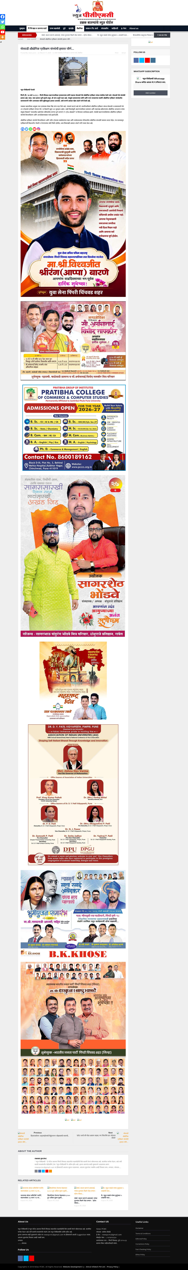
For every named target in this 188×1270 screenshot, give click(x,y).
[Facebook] (22, 129)
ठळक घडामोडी (59, 53)
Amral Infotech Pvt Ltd (95, 1267)
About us (133, 28)
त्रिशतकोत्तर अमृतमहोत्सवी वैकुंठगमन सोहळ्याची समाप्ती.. (50, 1135)
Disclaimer (139, 1228)
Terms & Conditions (143, 1233)
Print (116, 53)
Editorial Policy (141, 1239)
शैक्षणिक (80, 28)
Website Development (72, 1267)
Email (124, 53)
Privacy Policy (112, 1267)
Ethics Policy (140, 1254)
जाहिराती (115, 28)
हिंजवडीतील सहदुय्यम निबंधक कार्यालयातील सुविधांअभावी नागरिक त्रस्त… (75, 35)
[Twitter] (26, 129)
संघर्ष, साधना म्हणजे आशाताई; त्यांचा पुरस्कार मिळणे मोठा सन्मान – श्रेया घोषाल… (85, 1200)
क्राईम (71, 28)
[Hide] (1, 42)
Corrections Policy (142, 1244)
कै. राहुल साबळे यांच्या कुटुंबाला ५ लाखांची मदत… (111, 1196)
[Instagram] (38, 129)
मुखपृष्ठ (22, 28)
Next (110, 1133)
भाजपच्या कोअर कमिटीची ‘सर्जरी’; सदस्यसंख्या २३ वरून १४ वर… (31, 1196)
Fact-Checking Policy (143, 1249)
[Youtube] (34, 129)
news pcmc (32, 53)
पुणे (64, 28)
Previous (38, 1133)
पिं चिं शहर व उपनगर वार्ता (37, 28)
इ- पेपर (123, 28)
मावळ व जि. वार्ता (92, 28)
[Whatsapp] (30, 129)
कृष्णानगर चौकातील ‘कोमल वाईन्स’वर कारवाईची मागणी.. (121, 35)
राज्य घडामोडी (55, 28)
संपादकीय (104, 28)
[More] (2, 37)
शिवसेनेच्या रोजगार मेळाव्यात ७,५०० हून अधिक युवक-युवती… (58, 1196)
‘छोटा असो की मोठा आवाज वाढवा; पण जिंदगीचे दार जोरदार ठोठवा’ (96, 1136)
